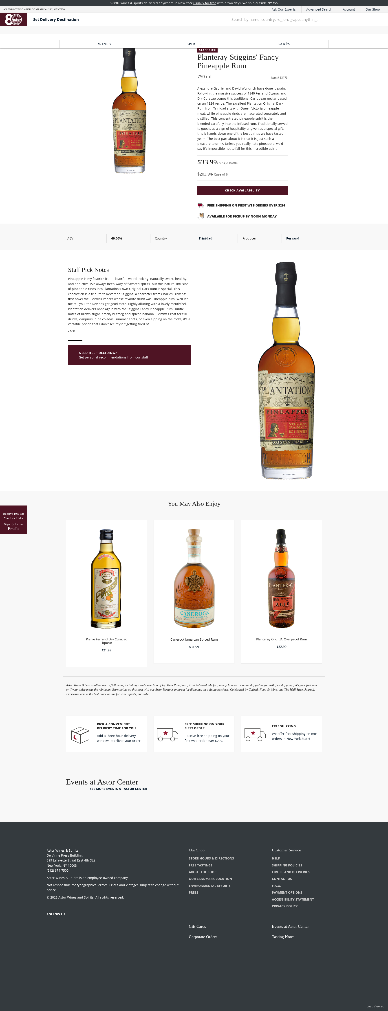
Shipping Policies (287, 865)
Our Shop (373, 9)
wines (104, 44)
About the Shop (202, 872)
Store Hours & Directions (211, 858)
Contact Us (282, 879)
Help (276, 858)
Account (349, 9)
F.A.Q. (276, 886)
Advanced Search (319, 9)
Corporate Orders (203, 936)
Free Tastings (200, 865)
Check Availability (242, 190)
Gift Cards (197, 926)
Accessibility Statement (293, 899)
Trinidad (205, 238)
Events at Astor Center (290, 926)
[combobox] (296, 19)
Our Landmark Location (210, 879)
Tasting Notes (283, 936)
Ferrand (292, 238)
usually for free (204, 3)
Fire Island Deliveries (291, 872)
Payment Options (287, 892)
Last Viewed (375, 1006)
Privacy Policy (285, 906)
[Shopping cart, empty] (377, 19)
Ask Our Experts (284, 9)
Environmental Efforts (210, 886)
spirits (194, 44)
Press (193, 892)
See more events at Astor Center (118, 789)
